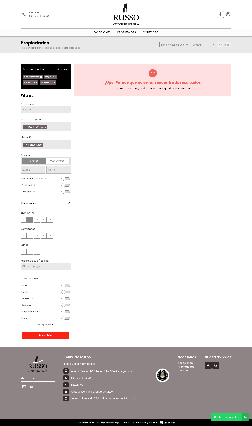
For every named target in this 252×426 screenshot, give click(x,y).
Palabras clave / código (35, 261)
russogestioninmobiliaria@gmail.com (93, 391)
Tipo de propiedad (32, 119)
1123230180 (77, 384)
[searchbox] (49, 127)
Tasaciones (101, 32)
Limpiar (64, 69)
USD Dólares (57, 160)
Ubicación (27, 137)
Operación (27, 104)
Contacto (151, 32)
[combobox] (46, 126)
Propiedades (126, 32)
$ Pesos (33, 160)
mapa (226, 44)
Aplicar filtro (46, 335)
